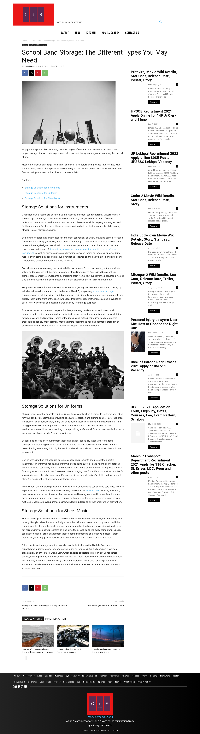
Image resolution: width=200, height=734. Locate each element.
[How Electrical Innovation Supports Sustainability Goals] (108, 636)
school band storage (103, 291)
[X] (31, 73)
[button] (160, 22)
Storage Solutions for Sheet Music (42, 198)
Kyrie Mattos (29, 66)
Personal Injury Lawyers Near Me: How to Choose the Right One (154, 324)
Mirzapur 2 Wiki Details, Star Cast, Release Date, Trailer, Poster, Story (153, 279)
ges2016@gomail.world (100, 716)
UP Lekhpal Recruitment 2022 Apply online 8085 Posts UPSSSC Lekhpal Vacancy (154, 158)
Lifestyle (32, 45)
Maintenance (41, 45)
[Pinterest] (38, 73)
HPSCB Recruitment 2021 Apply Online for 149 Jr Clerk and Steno (153, 115)
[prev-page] (23, 658)
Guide (32, 40)
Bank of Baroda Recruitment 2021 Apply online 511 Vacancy (153, 366)
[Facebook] (25, 73)
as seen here (93, 490)
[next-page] (28, 658)
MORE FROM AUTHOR (55, 619)
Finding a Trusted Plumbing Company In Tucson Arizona (44, 607)
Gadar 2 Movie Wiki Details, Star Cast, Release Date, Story (153, 200)
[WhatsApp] (45, 73)
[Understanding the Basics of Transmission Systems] (73, 636)
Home (24, 40)
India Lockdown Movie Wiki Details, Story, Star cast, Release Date (153, 239)
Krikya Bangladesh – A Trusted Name (106, 605)
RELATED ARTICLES (33, 619)
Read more (154, 102)
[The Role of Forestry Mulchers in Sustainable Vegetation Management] (38, 636)
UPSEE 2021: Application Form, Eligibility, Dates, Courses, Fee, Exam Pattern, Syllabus (153, 413)
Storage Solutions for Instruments (42, 187)
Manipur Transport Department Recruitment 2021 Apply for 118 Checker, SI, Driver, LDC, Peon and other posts (153, 464)
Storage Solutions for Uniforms (41, 193)
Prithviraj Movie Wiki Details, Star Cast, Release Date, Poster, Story (154, 76)
